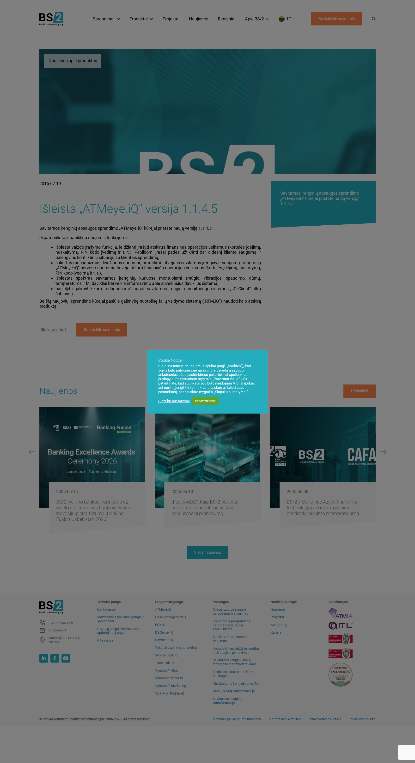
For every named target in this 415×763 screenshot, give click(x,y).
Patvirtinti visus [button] (205, 401)
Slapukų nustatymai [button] (174, 401)
